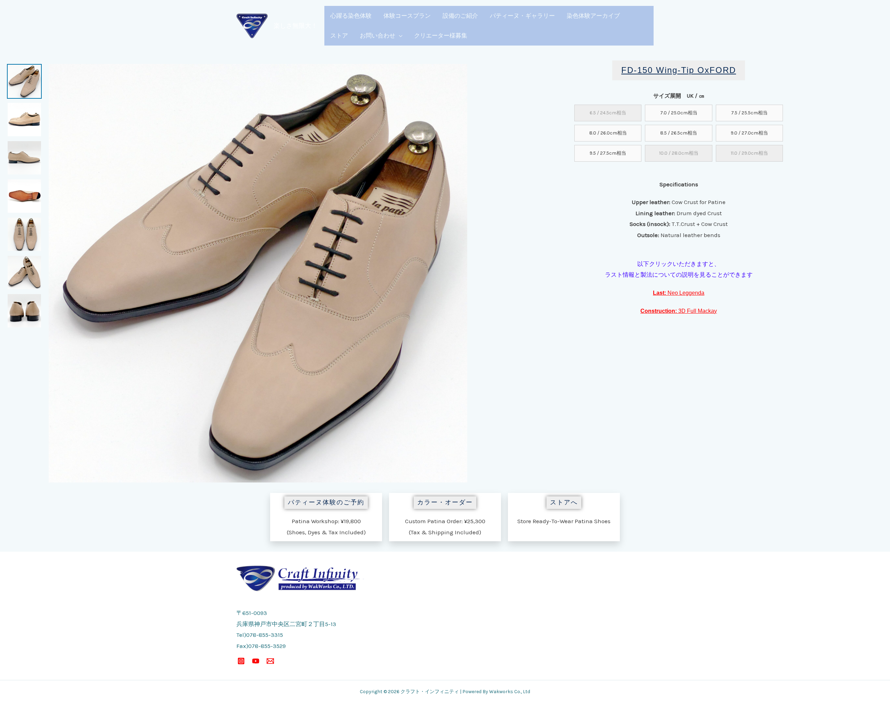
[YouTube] (255, 661)
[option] (24, 81)
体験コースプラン (407, 15)
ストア (339, 35)
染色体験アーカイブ (593, 15)
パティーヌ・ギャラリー (522, 15)
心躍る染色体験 (351, 15)
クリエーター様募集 (440, 35)
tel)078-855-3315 (259, 634)
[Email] (270, 661)
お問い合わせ (377, 35)
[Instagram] (241, 661)
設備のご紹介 (460, 15)
